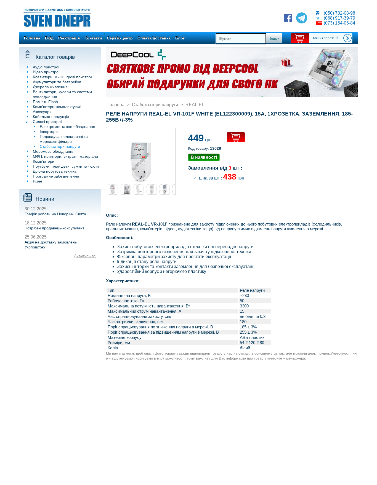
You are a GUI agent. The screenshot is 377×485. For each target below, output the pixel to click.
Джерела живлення (50, 87)
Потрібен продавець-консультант (54, 228)
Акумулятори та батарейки (57, 82)
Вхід (49, 38)
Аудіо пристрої (46, 67)
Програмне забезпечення (56, 176)
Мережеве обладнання (54, 151)
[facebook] (287, 18)
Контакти (93, 38)
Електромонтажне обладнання (67, 126)
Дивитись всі (85, 256)
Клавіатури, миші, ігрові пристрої (62, 77)
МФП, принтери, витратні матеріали (65, 156)
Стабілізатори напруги (60, 146)
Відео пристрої (46, 72)
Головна (32, 38)
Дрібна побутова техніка (54, 171)
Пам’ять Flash (45, 102)
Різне (37, 181)
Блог (180, 38)
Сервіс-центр (120, 38)
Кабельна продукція (51, 116)
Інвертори (49, 131)
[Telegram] (301, 18)
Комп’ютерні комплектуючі (57, 106)
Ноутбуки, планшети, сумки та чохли (66, 166)
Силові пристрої (47, 121)
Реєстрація (69, 38)
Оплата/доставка (154, 38)
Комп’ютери (43, 161)
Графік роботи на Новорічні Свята (55, 214)
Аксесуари (42, 111)
